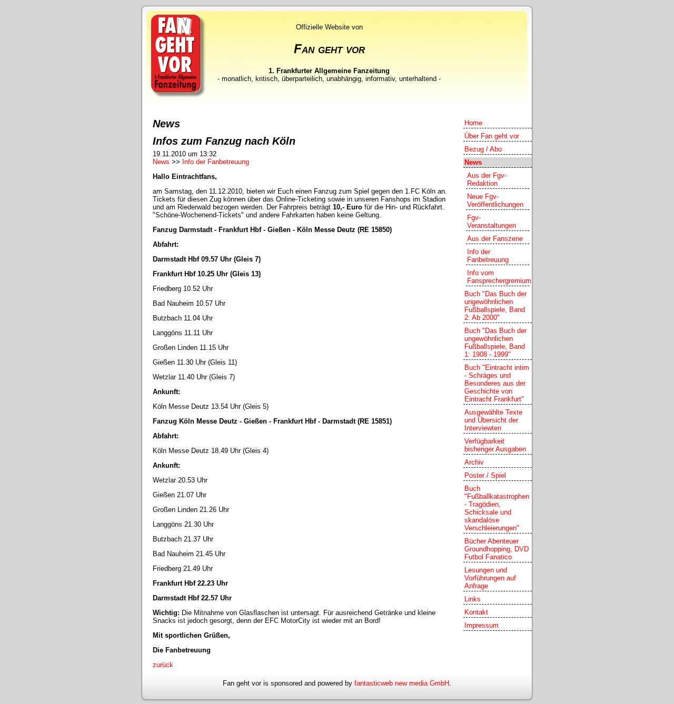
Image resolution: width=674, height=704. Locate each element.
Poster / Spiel (485, 475)
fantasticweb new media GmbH (401, 683)
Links (472, 599)
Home (473, 123)
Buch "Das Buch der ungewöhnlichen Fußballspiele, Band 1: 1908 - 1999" (495, 342)
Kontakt (476, 612)
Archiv (474, 462)
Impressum (481, 625)
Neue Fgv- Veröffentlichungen (495, 200)
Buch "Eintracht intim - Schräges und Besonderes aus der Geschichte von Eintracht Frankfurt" (496, 383)
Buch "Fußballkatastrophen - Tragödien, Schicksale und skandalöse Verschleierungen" (496, 508)
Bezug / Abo (483, 149)
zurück (163, 665)
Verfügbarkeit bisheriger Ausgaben (495, 445)
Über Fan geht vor (491, 136)
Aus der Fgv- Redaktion (487, 179)
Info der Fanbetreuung (215, 162)
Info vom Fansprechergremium (498, 277)
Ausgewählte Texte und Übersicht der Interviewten (493, 420)
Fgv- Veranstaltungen (491, 221)
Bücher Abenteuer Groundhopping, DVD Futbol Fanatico (496, 549)
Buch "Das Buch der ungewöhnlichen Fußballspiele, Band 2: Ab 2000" (495, 305)
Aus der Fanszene (495, 239)
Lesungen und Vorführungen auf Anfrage (490, 578)
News (161, 162)
